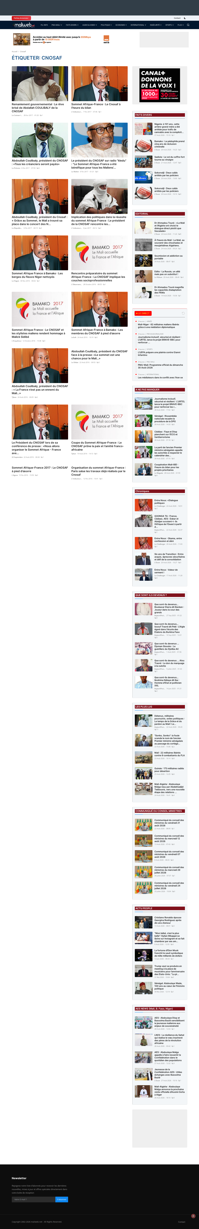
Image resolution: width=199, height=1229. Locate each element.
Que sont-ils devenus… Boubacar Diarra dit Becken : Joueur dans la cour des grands (169, 608)
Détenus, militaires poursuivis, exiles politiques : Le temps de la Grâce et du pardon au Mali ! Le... (169, 719)
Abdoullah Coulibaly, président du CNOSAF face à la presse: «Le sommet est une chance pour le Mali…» (99, 355)
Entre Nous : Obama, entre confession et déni (168, 539)
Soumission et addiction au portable (168, 257)
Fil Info (44, 25)
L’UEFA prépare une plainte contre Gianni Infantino (159, 353)
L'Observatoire (76, 284)
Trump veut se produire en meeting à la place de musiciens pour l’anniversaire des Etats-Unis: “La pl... (169, 970)
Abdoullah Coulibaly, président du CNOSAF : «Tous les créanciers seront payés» (40, 162)
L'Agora (15, 475)
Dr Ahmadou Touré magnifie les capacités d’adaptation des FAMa (169, 290)
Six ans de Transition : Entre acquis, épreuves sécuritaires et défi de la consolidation (169, 557)
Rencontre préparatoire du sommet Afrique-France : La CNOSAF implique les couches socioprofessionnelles (98, 277)
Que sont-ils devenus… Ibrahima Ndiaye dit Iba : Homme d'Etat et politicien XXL (168, 681)
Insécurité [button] (155, 25)
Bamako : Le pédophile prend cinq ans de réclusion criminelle (169, 144)
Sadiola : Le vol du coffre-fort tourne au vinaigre (169, 158)
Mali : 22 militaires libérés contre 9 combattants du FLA (169, 754)
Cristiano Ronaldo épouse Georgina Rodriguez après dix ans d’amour (167, 920)
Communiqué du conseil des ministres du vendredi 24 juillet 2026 (169, 886)
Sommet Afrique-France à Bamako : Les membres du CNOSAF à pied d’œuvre (97, 331)
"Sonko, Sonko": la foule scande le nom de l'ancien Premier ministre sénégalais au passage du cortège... (168, 739)
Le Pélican (158, 277)
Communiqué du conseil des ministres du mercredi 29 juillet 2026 (169, 870)
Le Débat (74, 362)
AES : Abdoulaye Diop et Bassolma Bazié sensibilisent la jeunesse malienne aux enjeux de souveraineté (169, 1021)
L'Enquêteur (17, 341)
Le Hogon (15, 281)
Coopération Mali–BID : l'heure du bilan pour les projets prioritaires (166, 467)
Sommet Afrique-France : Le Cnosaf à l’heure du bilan (95, 106)
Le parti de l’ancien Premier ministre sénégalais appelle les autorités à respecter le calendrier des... (168, 451)
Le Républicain (17, 228)
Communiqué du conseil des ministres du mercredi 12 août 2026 (169, 838)
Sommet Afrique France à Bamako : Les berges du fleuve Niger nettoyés (37, 275)
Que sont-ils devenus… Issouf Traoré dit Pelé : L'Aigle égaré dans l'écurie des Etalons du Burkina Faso (169, 628)
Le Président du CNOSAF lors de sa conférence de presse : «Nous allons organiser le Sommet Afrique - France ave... (36, 448)
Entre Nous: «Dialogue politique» (166, 501)
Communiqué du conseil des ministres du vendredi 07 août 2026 (169, 854)
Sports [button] (168, 25)
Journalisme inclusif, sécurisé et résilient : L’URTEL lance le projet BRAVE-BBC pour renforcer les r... (169, 402)
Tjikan (14, 397)
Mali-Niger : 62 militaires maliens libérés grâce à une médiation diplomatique (158, 325)
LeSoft (73, 337)
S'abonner (61, 1199)
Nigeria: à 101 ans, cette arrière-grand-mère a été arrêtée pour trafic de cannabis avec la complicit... (169, 128)
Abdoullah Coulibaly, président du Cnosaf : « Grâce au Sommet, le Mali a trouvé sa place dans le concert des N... (39, 220)
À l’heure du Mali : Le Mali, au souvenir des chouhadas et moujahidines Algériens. (169, 243)
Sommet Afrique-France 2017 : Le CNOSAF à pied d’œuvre (40, 469)
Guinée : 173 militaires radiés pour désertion (169, 769)
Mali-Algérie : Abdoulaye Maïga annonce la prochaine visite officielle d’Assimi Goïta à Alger (169, 1090)
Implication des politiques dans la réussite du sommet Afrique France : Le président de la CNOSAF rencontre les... (98, 220)
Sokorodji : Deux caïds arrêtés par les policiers (166, 174)
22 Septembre (17, 457)
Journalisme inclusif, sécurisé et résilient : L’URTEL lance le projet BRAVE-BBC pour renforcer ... (159, 340)
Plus (180, 25)
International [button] (137, 25)
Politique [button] (105, 25)
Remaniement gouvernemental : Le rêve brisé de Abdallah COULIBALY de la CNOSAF (38, 108)
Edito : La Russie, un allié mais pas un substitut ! (167, 273)
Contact (177, 18)
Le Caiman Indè (17, 115)
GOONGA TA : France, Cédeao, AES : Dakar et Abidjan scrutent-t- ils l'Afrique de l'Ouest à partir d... (168, 521)
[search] (188, 24)
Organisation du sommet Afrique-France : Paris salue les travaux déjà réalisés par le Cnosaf (98, 471)
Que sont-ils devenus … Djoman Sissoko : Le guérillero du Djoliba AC (166, 646)
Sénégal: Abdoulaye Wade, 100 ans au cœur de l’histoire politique (169, 986)
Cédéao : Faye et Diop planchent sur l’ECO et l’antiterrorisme (165, 434)
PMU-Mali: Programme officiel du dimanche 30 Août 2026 (160, 366)
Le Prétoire (16, 168)
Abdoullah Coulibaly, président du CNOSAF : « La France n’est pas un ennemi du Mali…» (40, 390)
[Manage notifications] (193, 1216)
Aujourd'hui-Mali (159, 530)
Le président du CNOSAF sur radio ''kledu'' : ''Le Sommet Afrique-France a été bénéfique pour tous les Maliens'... (98, 164)
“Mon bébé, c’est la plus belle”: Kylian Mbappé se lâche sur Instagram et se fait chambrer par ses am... (169, 937)
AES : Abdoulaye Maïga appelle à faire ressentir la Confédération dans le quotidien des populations (168, 1056)
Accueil (14, 51)
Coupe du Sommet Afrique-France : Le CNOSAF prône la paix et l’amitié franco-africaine (97, 446)
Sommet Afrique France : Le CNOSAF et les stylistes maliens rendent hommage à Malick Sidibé (38, 333)
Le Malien (75, 171)
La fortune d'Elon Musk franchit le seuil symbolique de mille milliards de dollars (168, 953)
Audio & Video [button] (88, 25)
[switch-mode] (185, 18)
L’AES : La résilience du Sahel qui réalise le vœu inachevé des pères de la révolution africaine (169, 1039)
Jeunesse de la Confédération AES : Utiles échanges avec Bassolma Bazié (168, 1073)
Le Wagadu (158, 473)
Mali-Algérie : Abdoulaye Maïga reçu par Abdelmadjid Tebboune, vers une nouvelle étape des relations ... (169, 788)
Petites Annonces (21, 18)
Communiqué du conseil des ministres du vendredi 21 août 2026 (169, 823)
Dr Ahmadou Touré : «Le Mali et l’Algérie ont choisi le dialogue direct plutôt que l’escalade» (169, 227)
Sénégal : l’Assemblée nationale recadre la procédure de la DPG (165, 419)
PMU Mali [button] (56, 25)
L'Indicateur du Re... (76, 112)
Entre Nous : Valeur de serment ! (166, 571)
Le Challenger (159, 506)
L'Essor (157, 150)
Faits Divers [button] (71, 25)
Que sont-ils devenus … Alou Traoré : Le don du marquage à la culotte (169, 663)
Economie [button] (120, 25)
